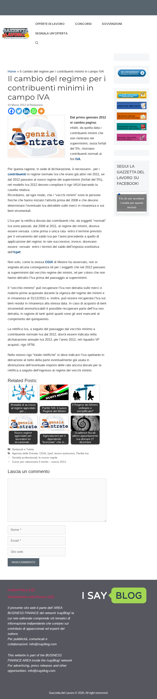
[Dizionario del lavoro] (131, 129)
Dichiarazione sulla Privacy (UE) (31, 597)
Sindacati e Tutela (23, 449)
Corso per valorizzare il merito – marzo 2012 (39, 461)
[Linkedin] (26, 111)
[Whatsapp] (33, 111)
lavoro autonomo (64, 453)
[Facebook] (11, 111)
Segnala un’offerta (51, 33)
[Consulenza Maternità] (131, 140)
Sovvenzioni (112, 24)
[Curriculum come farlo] (131, 108)
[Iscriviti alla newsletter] (131, 97)
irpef (50, 453)
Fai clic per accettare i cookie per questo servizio (131, 203)
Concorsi (83, 24)
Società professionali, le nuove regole (34, 457)
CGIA (42, 453)
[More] (41, 111)
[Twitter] (19, 111)
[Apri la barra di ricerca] (36, 43)
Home (12, 71)
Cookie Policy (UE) (21, 590)
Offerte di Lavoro (50, 24)
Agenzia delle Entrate (25, 453)
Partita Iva (82, 453)
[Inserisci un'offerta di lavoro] (131, 76)
